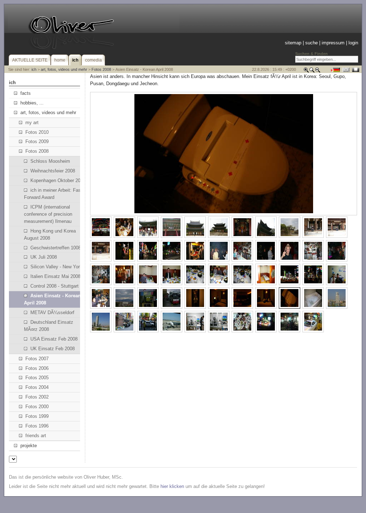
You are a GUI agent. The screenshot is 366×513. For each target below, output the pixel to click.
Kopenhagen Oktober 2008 (57, 180)
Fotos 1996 (37, 426)
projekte (28, 445)
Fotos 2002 (37, 397)
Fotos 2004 (37, 387)
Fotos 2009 (37, 141)
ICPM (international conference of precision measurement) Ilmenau (48, 214)
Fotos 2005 (37, 377)
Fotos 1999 (37, 416)
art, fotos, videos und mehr (64, 69)
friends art (35, 435)
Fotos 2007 (37, 358)
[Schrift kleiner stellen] (318, 71)
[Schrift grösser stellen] (306, 71)
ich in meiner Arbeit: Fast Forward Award (53, 193)
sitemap (293, 42)
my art (32, 122)
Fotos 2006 (37, 368)
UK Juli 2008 (43, 257)
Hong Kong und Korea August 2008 (50, 234)
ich (33, 69)
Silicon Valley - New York (56, 266)
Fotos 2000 (37, 406)
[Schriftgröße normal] (312, 71)
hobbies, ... (32, 103)
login (353, 42)
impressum (333, 42)
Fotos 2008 (101, 69)
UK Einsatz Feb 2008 (52, 348)
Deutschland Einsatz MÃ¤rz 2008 (48, 325)
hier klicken (172, 486)
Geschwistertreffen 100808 (58, 247)
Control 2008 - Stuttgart (54, 286)
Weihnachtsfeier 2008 (52, 171)
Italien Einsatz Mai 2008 (55, 276)
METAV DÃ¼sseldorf (52, 312)
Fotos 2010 (37, 132)
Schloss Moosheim (50, 161)
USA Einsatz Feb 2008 (54, 339)
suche (311, 42)
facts (25, 93)
